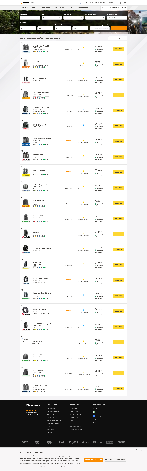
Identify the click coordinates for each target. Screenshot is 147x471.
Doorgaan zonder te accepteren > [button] (137, 450)
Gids (71, 7)
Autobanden (73, 408)
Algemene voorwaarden (54, 423)
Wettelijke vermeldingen (54, 420)
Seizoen (39, 25)
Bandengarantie (51, 408)
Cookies (49, 432)
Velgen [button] (33, 7)
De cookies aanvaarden (93, 460)
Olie (56, 7)
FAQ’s (94, 422)
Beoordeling (50, 414)
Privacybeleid (51, 429)
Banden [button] (24, 7)
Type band (58, 25)
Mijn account (123, 3)
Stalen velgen (74, 411)
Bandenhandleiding (53, 411)
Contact (110, 3)
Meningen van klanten (97, 3)
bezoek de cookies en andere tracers (66, 467)
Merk (21, 25)
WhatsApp (98, 412)
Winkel (62, 7)
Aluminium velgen (75, 414)
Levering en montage (82, 7)
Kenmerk (75, 25)
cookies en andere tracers (70, 463)
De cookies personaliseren (115, 460)
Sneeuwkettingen (46, 7)
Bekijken (118, 48)
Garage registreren (52, 417)
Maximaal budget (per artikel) (100, 25)
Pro (86, 3)
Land (48, 426)
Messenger (98, 416)
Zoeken (119, 28)
